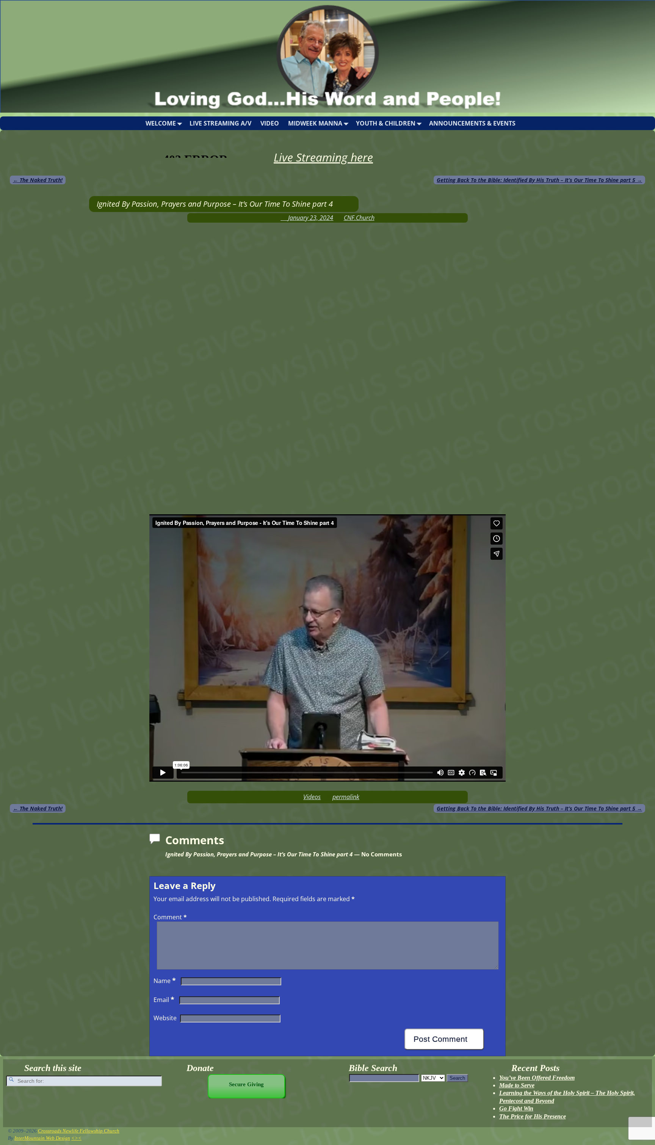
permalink (345, 797)
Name (165, 981)
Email (164, 1000)
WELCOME (161, 123)
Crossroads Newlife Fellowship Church (78, 1131)
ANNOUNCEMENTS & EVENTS (472, 123)
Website (165, 1018)
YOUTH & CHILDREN (385, 123)
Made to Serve (516, 1085)
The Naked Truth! (38, 180)
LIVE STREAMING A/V (220, 123)
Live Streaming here (323, 157)
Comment (170, 917)
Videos (312, 797)
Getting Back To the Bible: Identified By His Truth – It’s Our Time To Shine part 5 (539, 180)
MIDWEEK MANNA (315, 123)
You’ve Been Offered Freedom (537, 1077)
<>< (76, 1138)
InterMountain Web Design (42, 1138)
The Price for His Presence (532, 1116)
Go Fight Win (516, 1108)
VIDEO (269, 123)
